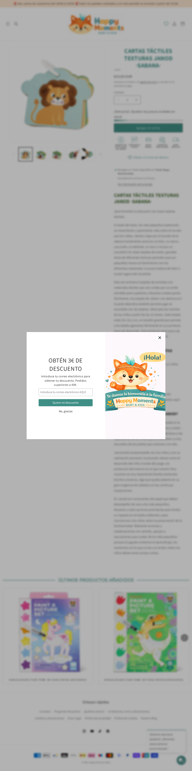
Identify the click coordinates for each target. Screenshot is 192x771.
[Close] (159, 337)
